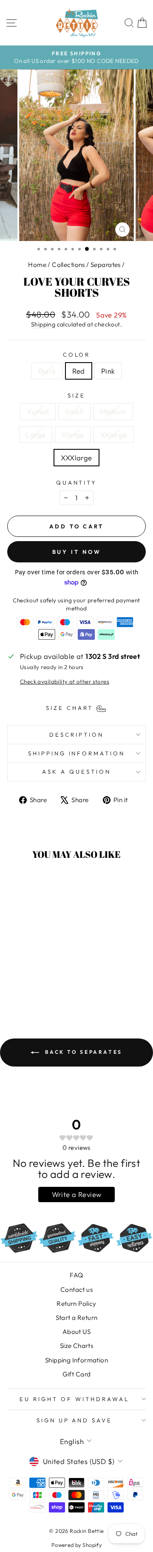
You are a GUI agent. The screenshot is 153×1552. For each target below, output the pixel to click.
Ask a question (76, 771)
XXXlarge (76, 457)
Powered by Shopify (76, 1544)
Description (76, 734)
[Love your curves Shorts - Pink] (43, 988)
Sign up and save (75, 1420)
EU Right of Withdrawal (74, 1399)
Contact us (76, 1289)
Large (35, 434)
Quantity (76, 482)
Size (76, 395)
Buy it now (76, 551)
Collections (68, 265)
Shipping (43, 324)
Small (74, 411)
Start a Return (77, 1318)
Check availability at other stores (64, 681)
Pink (108, 370)
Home (37, 265)
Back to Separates (82, 1052)
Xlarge (73, 434)
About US (76, 1332)
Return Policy (76, 1303)
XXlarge (113, 434)
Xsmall (38, 411)
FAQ (76, 1275)
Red (78, 370)
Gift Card (76, 1374)
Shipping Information (76, 1360)
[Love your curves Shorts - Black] (23, 988)
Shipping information (76, 753)
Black (47, 370)
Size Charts (77, 1346)
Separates (106, 265)
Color (77, 354)
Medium (113, 411)
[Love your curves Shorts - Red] (33, 988)
